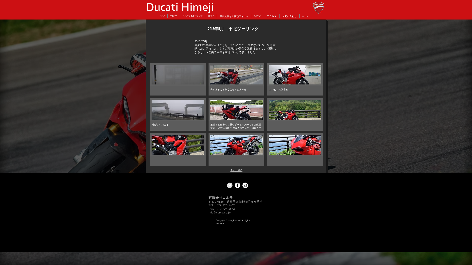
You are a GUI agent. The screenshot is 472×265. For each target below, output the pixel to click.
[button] (178, 79)
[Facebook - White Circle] (237, 185)
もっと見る (236, 170)
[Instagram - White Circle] (245, 185)
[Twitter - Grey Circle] (229, 185)
